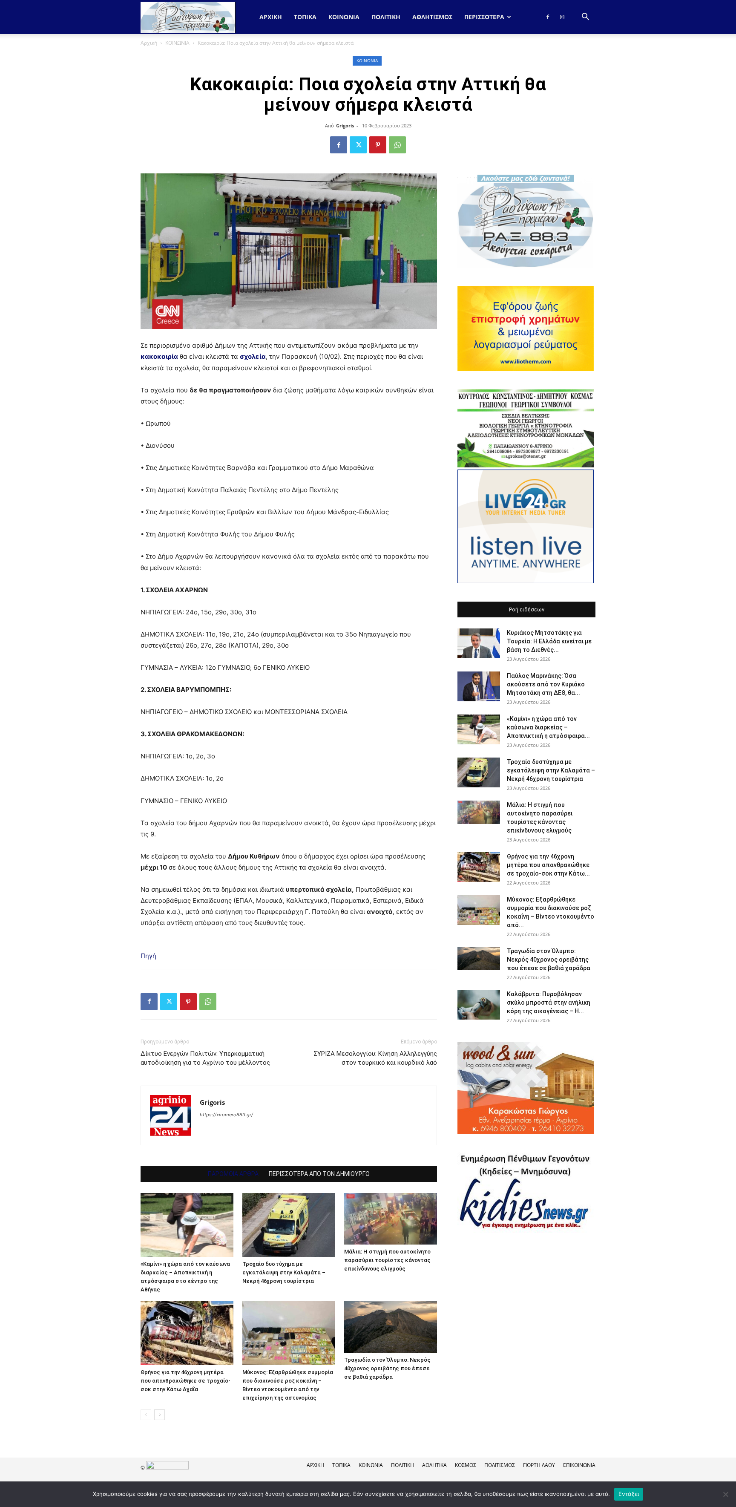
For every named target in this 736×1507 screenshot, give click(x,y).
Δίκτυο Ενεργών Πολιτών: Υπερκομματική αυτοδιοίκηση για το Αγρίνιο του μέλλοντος (205, 1058)
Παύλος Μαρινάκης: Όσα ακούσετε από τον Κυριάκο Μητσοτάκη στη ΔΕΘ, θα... (546, 684)
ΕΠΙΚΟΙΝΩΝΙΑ (579, 1465)
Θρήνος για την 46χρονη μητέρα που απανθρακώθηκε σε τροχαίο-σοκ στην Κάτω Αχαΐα (185, 1380)
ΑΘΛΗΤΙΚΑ (434, 1465)
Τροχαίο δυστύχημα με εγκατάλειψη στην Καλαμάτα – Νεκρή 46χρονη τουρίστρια (283, 1272)
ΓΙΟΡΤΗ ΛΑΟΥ (539, 1465)
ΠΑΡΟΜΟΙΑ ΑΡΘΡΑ (233, 1174)
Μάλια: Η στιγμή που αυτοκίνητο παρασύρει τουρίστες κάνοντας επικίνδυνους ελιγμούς (387, 1260)
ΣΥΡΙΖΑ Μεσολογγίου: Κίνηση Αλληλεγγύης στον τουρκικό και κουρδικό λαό (375, 1058)
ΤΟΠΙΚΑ (305, 17)
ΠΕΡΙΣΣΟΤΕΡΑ (484, 17)
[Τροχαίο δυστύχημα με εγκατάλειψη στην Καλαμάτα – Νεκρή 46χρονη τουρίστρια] (288, 1225)
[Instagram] (562, 17)
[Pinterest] (377, 144)
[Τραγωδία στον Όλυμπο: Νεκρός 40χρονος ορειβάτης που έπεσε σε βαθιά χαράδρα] (390, 1327)
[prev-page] (146, 1414)
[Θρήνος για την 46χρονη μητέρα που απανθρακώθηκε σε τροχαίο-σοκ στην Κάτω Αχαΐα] (187, 1333)
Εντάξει (628, 1493)
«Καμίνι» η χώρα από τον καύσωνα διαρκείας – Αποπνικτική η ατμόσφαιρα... (548, 727)
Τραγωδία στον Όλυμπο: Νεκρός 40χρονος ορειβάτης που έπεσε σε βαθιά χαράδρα (387, 1368)
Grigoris (345, 125)
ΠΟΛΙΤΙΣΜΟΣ (499, 1465)
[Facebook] (547, 17)
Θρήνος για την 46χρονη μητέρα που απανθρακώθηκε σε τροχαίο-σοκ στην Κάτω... (548, 865)
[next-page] (159, 1414)
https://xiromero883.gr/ (226, 1115)
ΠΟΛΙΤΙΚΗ (385, 17)
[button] (585, 18)
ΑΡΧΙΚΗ (315, 1465)
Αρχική (270, 17)
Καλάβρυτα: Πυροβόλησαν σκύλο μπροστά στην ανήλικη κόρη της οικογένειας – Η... (548, 1002)
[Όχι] (725, 1494)
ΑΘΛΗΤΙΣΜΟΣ (432, 17)
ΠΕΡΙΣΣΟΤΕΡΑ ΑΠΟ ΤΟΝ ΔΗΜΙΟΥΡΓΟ (319, 1174)
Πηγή (148, 956)
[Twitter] (358, 144)
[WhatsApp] (397, 144)
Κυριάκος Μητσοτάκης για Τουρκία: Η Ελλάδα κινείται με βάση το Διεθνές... (549, 641)
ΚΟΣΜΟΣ (465, 1465)
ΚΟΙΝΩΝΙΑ (343, 17)
